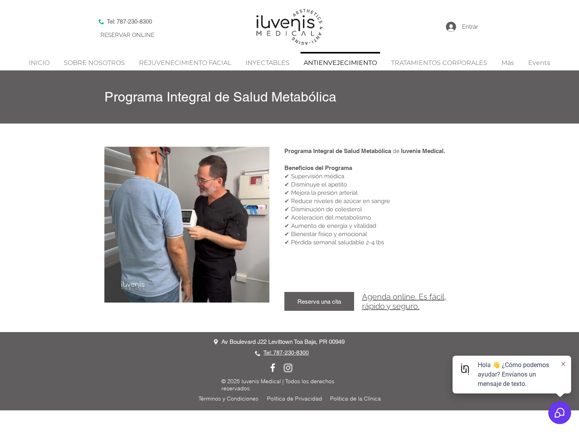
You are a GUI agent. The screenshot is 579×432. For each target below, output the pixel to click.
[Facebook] (272, 367)
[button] (507, 59)
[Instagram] (288, 367)
